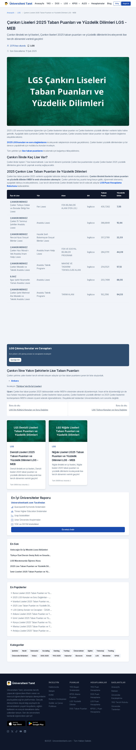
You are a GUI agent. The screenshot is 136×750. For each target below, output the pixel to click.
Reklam (114, 691)
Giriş (117, 4)
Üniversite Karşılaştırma (116, 696)
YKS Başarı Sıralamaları (74, 688)
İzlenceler (34, 651)
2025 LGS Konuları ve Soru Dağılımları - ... (31, 597)
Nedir (24, 651)
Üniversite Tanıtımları (115, 708)
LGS (66, 3)
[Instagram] (8, 731)
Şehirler (15, 651)
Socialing (46, 651)
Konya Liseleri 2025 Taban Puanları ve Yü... (32, 622)
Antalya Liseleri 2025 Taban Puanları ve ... (32, 630)
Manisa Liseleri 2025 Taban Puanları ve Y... (32, 626)
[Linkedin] (25, 731)
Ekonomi (79, 656)
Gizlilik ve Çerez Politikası (56, 704)
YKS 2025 (57, 656)
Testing (111, 651)
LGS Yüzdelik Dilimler (75, 703)
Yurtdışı (66, 651)
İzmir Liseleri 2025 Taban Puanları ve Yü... (30, 572)
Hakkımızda (54, 687)
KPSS (74, 3)
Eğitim (90, 651)
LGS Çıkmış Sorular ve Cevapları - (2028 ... (32, 610)
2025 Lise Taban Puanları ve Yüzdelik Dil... (30, 566)
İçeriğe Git (15, 360)
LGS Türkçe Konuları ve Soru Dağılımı (109, 410)
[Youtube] (21, 731)
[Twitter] (12, 731)
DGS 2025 (45, 656)
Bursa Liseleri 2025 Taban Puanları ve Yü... (32, 593)
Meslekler (107, 656)
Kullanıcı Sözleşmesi (57, 699)
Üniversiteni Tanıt (21, 3)
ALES (84, 3)
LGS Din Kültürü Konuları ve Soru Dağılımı (28, 410)
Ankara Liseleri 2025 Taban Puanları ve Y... (32, 614)
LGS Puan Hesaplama (95, 703)
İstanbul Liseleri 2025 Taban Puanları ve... (31, 601)
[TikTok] (16, 731)
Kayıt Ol (126, 4)
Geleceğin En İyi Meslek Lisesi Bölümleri (29, 550)
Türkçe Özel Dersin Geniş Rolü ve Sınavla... (30, 555)
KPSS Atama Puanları (75, 695)
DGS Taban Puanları (78, 708)
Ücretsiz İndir (68, 529)
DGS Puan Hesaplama (95, 695)
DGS (57, 3)
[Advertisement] (68, 323)
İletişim (52, 691)
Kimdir (89, 656)
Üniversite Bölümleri (20, 656)
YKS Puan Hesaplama (95, 688)
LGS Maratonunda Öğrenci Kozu (25, 561)
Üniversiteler (79, 651)
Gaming (57, 651)
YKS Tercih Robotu (119, 702)
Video (34, 656)
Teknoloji (100, 651)
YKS (49, 3)
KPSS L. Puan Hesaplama (96, 710)
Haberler (68, 656)
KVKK (51, 695)
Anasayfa (39, 3)
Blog (109, 3)
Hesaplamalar (98, 3)
